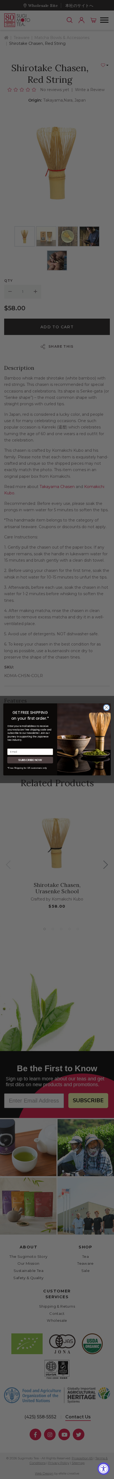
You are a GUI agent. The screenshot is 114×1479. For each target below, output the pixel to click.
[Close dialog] (106, 708)
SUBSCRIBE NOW (30, 760)
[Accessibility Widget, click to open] (103, 1468)
